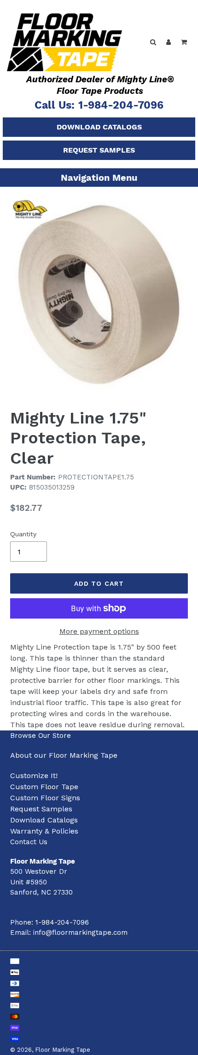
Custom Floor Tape (44, 786)
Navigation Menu (99, 177)
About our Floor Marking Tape (63, 755)
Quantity (23, 534)
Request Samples (99, 150)
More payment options (99, 631)
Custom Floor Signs (45, 797)
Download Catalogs (99, 127)
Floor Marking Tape (62, 1049)
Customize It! (34, 775)
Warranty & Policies (44, 831)
